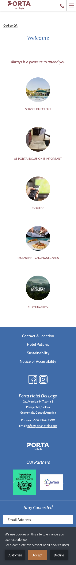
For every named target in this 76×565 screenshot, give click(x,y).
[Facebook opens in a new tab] (32, 378)
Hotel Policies (38, 344)
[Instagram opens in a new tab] (43, 378)
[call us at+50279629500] (62, 5)
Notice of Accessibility (38, 361)
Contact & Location (38, 336)
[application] (38, 546)
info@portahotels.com (42, 426)
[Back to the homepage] (19, 5)
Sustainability (38, 353)
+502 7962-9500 (44, 420)
